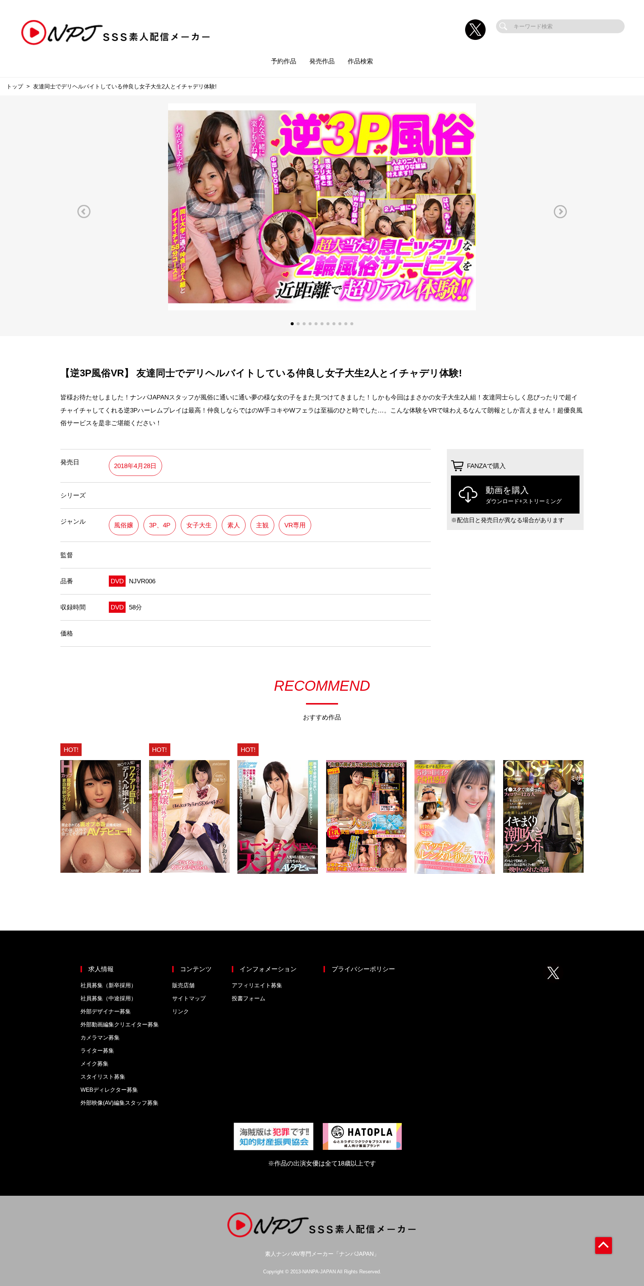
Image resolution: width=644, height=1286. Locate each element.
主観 (262, 525)
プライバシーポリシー (363, 969)
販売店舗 (183, 985)
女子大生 (199, 525)
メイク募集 (94, 1063)
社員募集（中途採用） (108, 998)
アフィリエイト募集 (257, 985)
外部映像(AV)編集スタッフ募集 (119, 1103)
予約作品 (283, 61)
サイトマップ (189, 998)
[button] (83, 211)
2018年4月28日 (135, 466)
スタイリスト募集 (102, 1076)
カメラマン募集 (100, 1037)
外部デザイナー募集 (105, 1011)
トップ (14, 86)
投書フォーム (248, 998)
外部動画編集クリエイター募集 (119, 1024)
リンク (180, 1011)
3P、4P (159, 525)
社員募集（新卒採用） (108, 985)
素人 (233, 525)
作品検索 (360, 61)
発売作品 (322, 61)
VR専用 (295, 525)
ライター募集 (97, 1050)
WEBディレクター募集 (109, 1089)
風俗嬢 (123, 525)
